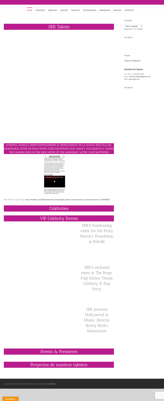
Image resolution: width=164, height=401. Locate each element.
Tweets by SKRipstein (132, 61)
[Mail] (144, 44)
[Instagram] (138, 44)
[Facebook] (126, 44)
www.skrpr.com (134, 79)
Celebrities (58, 208)
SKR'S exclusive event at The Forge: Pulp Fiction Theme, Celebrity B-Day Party (97, 278)
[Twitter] (132, 44)
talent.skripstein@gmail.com (140, 77)
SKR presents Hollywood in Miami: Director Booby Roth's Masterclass (97, 320)
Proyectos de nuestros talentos (58, 364)
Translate (140, 29)
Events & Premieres (58, 351)
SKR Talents (59, 26)
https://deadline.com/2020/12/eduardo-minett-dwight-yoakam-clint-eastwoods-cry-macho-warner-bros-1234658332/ (68, 200)
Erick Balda (51, 384)
